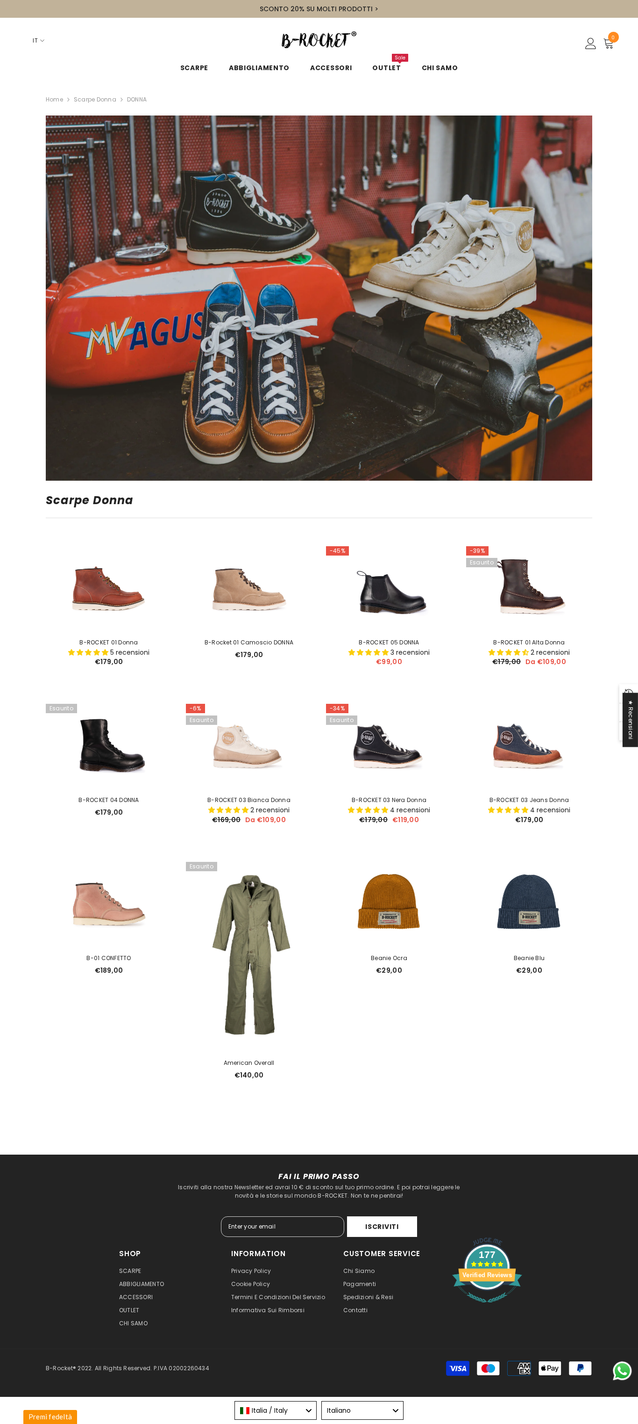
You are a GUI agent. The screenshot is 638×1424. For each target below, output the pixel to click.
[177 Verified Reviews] (487, 1308)
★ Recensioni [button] (631, 719)
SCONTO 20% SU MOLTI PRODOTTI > (319, 9)
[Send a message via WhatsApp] (622, 1371)
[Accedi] (590, 44)
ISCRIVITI (381, 1226)
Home (54, 99)
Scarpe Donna (95, 99)
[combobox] (275, 1410)
